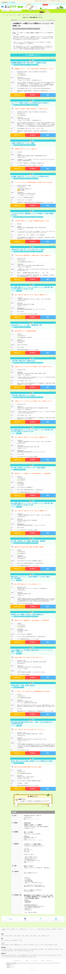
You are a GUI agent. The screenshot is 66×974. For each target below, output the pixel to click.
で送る (10, 919)
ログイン (50, 4)
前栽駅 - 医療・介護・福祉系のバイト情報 (39, 949)
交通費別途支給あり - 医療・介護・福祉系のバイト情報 (30, 955)
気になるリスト (6, 10)
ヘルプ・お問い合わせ (56, 4)
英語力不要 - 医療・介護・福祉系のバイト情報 (28, 956)
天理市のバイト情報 (4, 935)
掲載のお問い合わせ (49, 960)
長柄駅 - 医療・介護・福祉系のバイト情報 (9, 950)
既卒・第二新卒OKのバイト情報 (31, 944)
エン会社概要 (42, 960)
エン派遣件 (4, 2)
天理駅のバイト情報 (28, 935)
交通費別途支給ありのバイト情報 (19, 944)
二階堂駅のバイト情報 (45, 935)
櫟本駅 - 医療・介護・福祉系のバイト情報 (24, 949)
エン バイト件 (12, 2)
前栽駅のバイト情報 (20, 935)
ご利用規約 (26, 960)
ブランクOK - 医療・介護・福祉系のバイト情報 (10, 956)
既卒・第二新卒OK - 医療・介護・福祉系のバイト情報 (51, 955)
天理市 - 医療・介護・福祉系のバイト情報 (8, 949)
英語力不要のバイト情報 (52, 944)
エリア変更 (25, 6)
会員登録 (45, 4)
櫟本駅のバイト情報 (12, 935)
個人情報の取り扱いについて (18, 960)
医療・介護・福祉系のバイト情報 (7, 940)
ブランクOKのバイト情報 (42, 944)
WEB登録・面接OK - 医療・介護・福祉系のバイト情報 (10, 955)
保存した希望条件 (17, 10)
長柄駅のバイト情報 (36, 935)
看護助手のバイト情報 (18, 940)
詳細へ (48, 94)
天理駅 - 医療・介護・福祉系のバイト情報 (55, 949)
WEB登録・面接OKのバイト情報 (7, 944)
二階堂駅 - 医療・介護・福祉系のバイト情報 (25, 950)
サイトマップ (63, 4)
